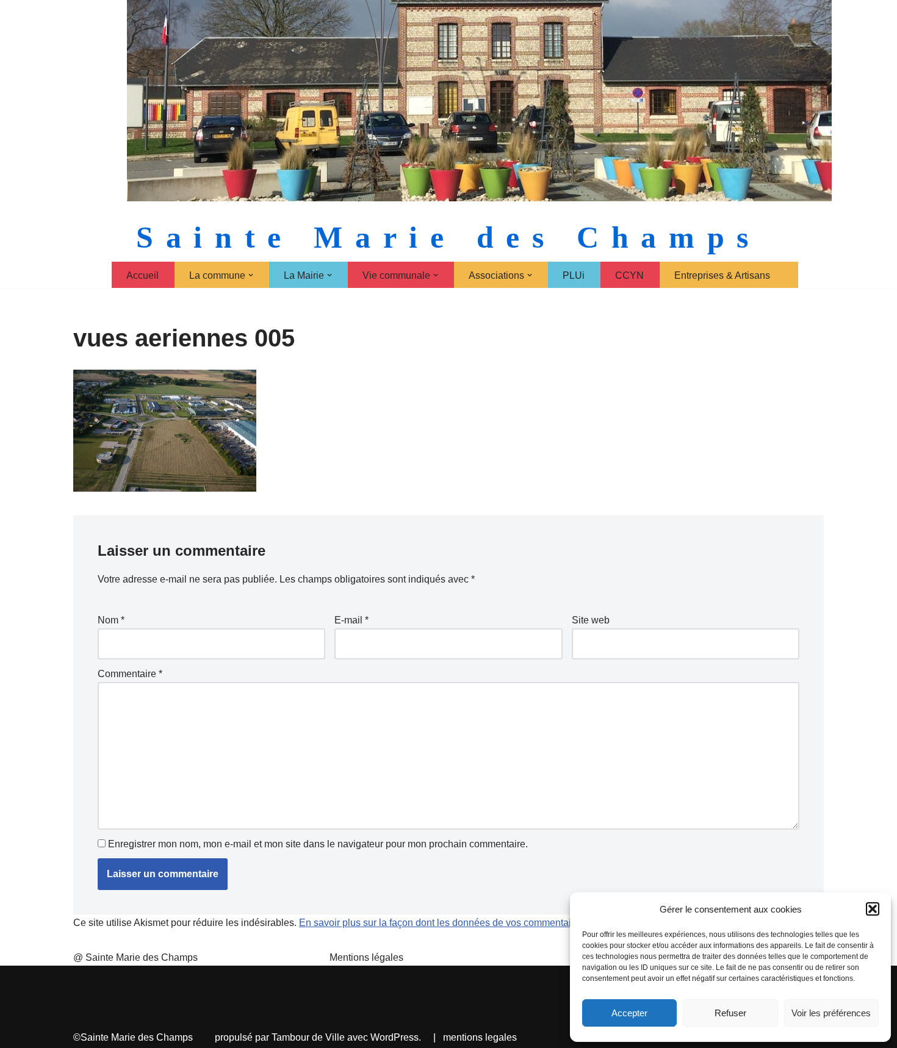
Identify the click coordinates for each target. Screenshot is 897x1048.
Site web (591, 620)
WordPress (394, 1037)
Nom (111, 620)
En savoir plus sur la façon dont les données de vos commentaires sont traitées (469, 922)
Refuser (730, 1013)
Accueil (142, 275)
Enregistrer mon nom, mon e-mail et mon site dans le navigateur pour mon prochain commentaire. (318, 844)
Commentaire (130, 674)
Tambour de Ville (308, 1037)
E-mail (351, 620)
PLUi (574, 275)
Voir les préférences (831, 1013)
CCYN (629, 275)
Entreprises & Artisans (722, 275)
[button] (872, 909)
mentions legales (480, 1037)
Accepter (629, 1013)
